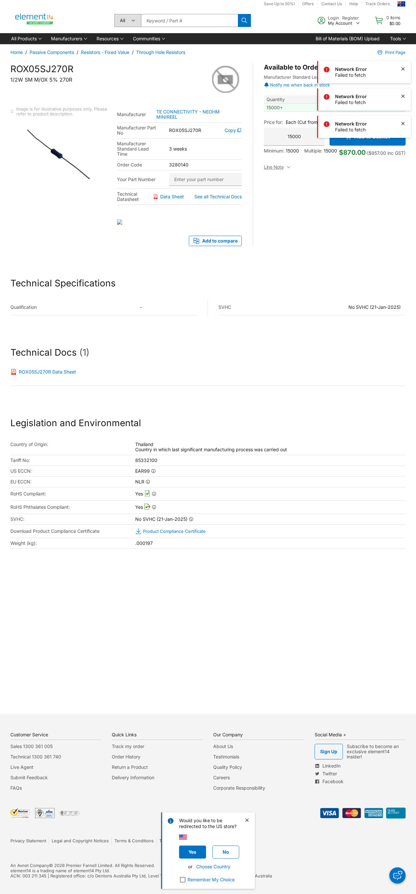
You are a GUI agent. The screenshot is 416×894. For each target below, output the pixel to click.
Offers (308, 3)
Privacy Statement (28, 840)
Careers (221, 777)
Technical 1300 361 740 (35, 756)
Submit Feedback (29, 777)
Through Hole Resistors (160, 52)
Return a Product (130, 767)
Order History (126, 756)
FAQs (16, 788)
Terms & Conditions (134, 840)
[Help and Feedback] (397, 875)
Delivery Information (133, 777)
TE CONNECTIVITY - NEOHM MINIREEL (188, 114)
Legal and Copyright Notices (80, 840)
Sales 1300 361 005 (31, 746)
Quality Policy (227, 767)
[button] (26, 38)
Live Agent (21, 767)
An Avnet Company (29, 865)
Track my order (128, 746)
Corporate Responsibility (239, 788)
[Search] (244, 20)
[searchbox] (189, 20)
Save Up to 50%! (279, 3)
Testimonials (226, 756)
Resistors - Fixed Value (105, 52)
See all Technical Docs (218, 196)
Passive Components (52, 52)
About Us (223, 746)
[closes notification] (403, 14)
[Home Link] (34, 20)
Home (16, 52)
